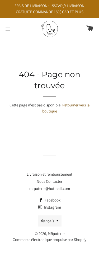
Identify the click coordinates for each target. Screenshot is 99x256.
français (47, 220)
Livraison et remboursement (49, 174)
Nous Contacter (49, 181)
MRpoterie (56, 233)
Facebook (52, 200)
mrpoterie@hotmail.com (49, 188)
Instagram (52, 207)
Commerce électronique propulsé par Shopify (49, 239)
